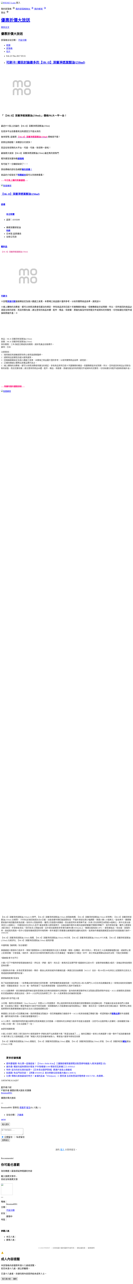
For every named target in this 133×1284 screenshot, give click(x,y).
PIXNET (47, 1248)
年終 (8, 230)
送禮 (3, 204)
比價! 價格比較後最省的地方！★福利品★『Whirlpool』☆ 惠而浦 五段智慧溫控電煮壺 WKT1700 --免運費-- (55, 1076)
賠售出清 (115, 1014)
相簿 (8, 45)
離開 (15, 1279)
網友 (125, 1041)
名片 (8, 51)
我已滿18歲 (6, 1279)
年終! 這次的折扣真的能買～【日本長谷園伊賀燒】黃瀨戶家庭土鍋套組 (39, 1070)
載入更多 (5, 1124)
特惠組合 (22, 175)
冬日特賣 (10, 214)
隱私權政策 (81, 1248)
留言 (28, 1107)
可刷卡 (4, 296)
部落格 (9, 48)
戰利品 (4, 247)
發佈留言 (5, 1140)
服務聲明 (91, 1248)
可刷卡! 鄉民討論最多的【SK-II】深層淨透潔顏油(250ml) (45, 62)
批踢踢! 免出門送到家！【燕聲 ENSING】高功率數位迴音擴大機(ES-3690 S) (41, 1073)
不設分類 (22, 40)
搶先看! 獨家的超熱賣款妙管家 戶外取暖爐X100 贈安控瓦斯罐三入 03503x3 (40, 1067)
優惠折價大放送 (15, 20)
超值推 (21, 158)
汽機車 (20, 1115)
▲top (3, 1119)
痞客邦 (22, 1107)
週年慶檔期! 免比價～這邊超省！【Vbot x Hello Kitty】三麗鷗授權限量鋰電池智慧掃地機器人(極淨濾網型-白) (56, 1063)
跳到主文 (5, 27)
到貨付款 (11, 301)
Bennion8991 (6, 1093)
